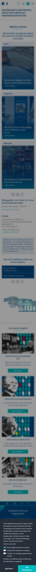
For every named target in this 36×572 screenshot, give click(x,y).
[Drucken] (13, 194)
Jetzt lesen (18, 370)
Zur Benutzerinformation (11, 209)
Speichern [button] (9, 568)
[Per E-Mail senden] (17, 194)
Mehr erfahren (17, 411)
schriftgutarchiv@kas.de (10, 232)
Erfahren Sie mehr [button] (9, 544)
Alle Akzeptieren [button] (27, 568)
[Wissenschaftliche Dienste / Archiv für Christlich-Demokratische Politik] (7, 3)
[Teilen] (22, 194)
